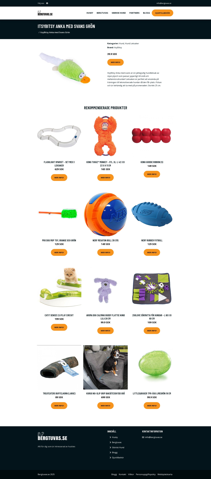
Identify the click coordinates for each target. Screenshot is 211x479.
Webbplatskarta (165, 474)
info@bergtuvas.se (164, 3)
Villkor (131, 474)
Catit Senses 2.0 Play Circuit (59, 315)
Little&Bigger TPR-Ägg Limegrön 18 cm (152, 393)
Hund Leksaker (132, 43)
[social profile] (47, 3)
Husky (90, 13)
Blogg (146, 13)
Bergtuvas (102, 13)
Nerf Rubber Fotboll (152, 240)
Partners (134, 13)
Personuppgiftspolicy (146, 474)
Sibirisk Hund (119, 13)
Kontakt (122, 474)
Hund (121, 43)
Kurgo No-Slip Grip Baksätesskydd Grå (105, 393)
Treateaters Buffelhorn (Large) (59, 393)
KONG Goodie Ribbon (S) (152, 162)
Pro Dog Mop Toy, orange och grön (59, 240)
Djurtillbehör (162, 13)
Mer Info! (115, 62)
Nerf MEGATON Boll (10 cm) (105, 240)
